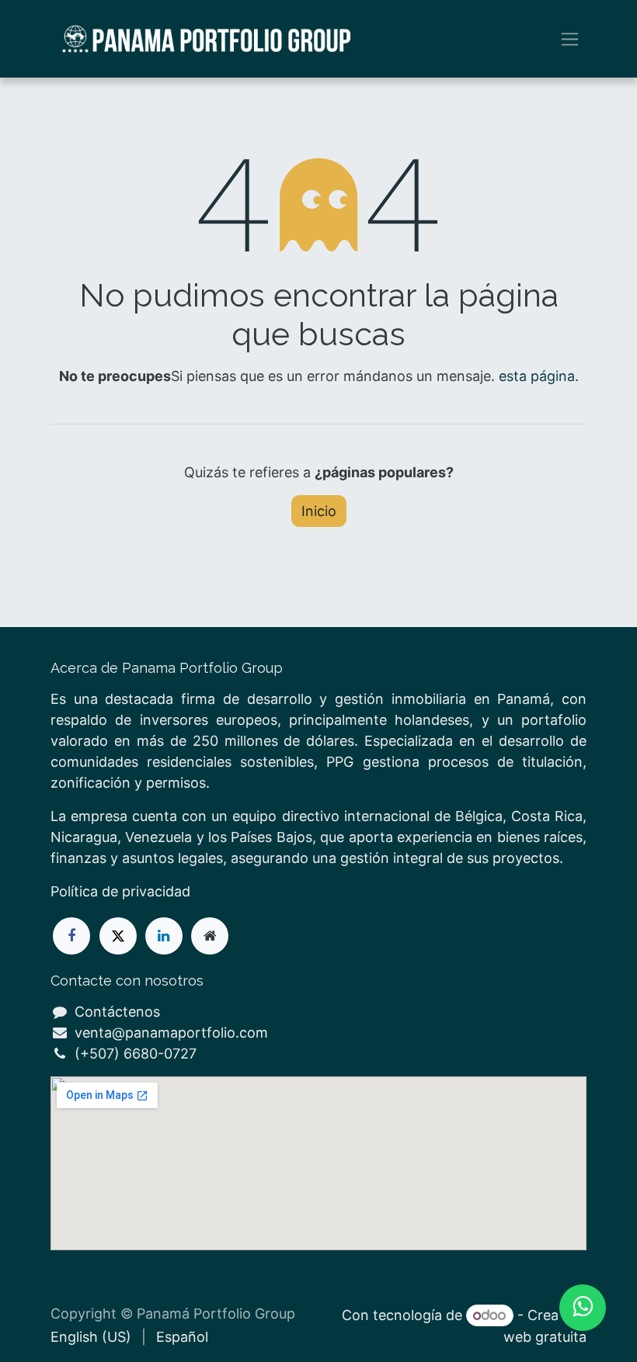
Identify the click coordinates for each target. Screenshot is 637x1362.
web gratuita (545, 1337)
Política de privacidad (120, 891)
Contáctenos (117, 1011)
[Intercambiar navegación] (570, 39)
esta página (537, 376)
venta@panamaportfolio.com (171, 1032)
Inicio (318, 511)
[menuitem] (90, 1337)
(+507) (99, 1053)
